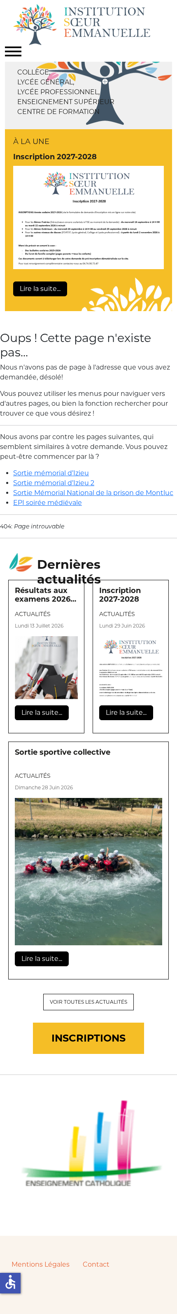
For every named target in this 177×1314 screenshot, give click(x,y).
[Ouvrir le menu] (13, 51)
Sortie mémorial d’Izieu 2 (53, 483)
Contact (96, 1264)
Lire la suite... (40, 289)
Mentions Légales (41, 1264)
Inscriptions (88, 1038)
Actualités (33, 614)
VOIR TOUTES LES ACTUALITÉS (88, 1002)
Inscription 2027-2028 (55, 157)
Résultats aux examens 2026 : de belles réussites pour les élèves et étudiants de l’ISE (45, 595)
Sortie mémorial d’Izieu (51, 473)
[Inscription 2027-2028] (88, 218)
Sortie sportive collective (62, 752)
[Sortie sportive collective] (88, 871)
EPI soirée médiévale (47, 503)
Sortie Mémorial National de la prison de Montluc (93, 493)
